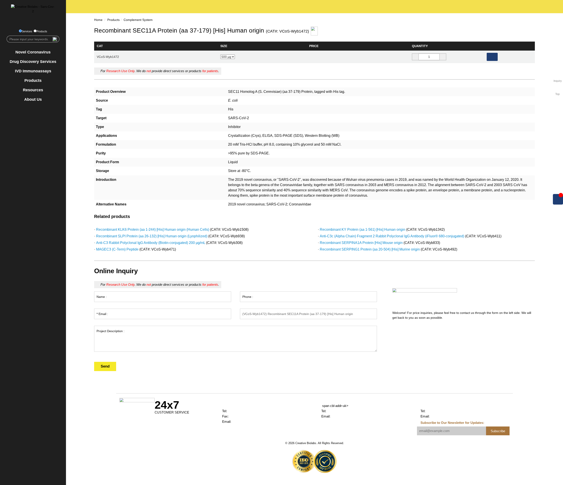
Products (42, 31)
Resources (33, 90)
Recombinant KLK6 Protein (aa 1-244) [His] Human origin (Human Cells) (152, 229)
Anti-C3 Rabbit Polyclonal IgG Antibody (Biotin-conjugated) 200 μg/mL (150, 243)
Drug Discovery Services (33, 61)
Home (98, 20)
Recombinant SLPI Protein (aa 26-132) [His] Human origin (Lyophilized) (151, 236)
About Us (33, 99)
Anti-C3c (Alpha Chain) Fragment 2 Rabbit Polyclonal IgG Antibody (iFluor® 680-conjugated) (392, 236)
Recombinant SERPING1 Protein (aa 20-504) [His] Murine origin (370, 249)
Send (105, 366)
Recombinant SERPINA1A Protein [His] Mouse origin (361, 243)
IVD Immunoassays (33, 71)
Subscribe (498, 431)
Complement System (138, 20)
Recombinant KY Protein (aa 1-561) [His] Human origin (362, 229)
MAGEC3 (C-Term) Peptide (117, 249)
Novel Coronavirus (33, 52)
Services (27, 31)
